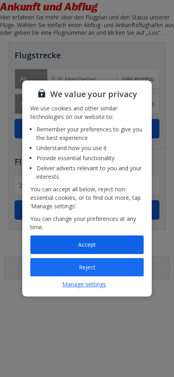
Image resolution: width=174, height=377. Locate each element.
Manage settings (84, 284)
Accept (87, 244)
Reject (87, 267)
